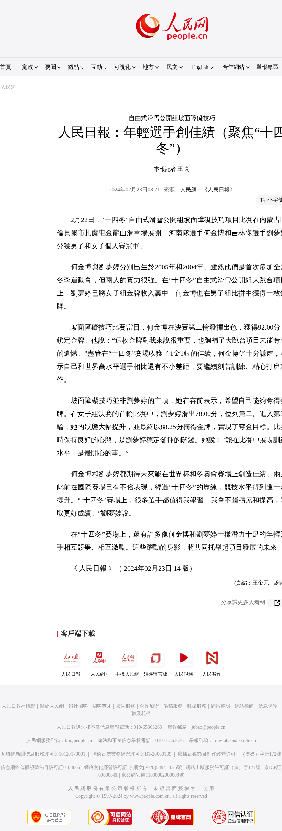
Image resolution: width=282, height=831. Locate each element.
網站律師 (244, 706)
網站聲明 (220, 706)
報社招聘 (78, 706)
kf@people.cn (78, 740)
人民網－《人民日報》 (207, 190)
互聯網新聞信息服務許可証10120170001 (43, 754)
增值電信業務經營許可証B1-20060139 (131, 754)
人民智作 (211, 674)
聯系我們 (141, 713)
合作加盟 (149, 706)
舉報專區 (267, 67)
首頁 (5, 67)
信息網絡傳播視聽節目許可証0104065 (40, 767)
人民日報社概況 (18, 706)
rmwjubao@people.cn (234, 740)
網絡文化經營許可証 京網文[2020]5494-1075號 (133, 767)
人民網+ (99, 674)
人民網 (8, 87)
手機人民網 (127, 674)
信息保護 (268, 706)
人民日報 (70, 674)
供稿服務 (173, 706)
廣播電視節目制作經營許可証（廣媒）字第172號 (229, 754)
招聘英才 (101, 706)
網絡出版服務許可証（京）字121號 (223, 767)
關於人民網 (52, 706)
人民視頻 (183, 674)
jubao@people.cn (208, 727)
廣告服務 (125, 706)
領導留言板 (155, 674)
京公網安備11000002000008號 (152, 775)
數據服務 (196, 706)
